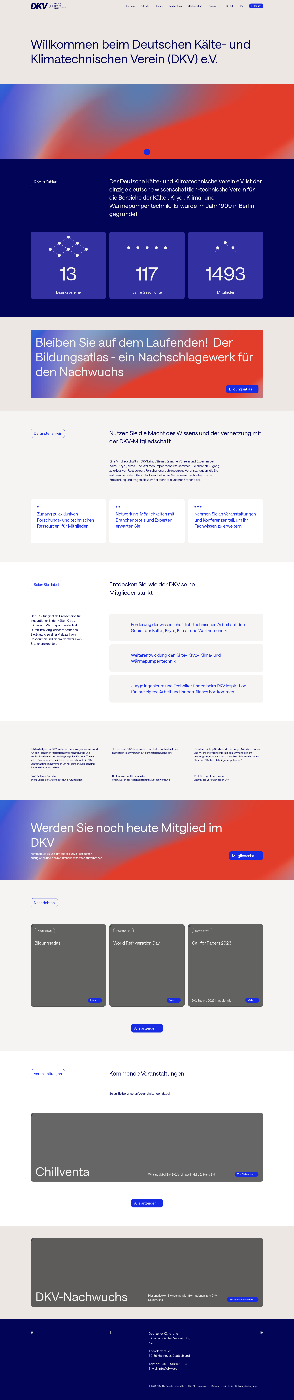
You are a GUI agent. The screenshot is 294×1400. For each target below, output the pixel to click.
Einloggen (256, 6)
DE (194, 1386)
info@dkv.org (168, 1368)
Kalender (145, 6)
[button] (159, 6)
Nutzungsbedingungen (246, 1386)
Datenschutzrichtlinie (222, 1386)
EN (189, 1386)
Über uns (130, 6)
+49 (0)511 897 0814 (173, 1364)
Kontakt (230, 6)
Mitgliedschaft (195, 6)
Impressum (203, 1386)
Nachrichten (176, 6)
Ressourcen (214, 6)
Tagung (159, 6)
